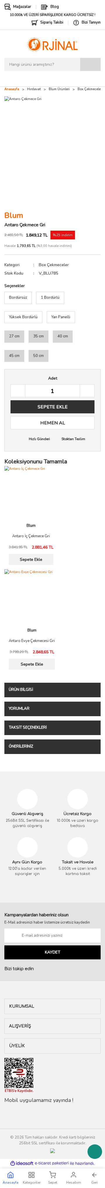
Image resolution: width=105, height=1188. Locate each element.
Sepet (52, 1182)
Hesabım (73, 1182)
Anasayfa (10, 1182)
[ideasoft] (22, 1163)
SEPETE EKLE (53, 407)
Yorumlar (19, 708)
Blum (13, 215)
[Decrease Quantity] (18, 391)
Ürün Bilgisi (21, 689)
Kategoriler (32, 1182)
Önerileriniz (21, 746)
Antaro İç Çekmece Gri (31, 536)
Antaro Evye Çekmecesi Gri (32, 641)
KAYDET (52, 952)
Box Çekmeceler (54, 265)
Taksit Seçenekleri (28, 727)
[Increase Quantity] (87, 391)
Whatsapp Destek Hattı (95, 1151)
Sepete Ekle (31, 559)
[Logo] (52, 44)
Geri (94, 1182)
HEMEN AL (52, 423)
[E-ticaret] (52, 1163)
